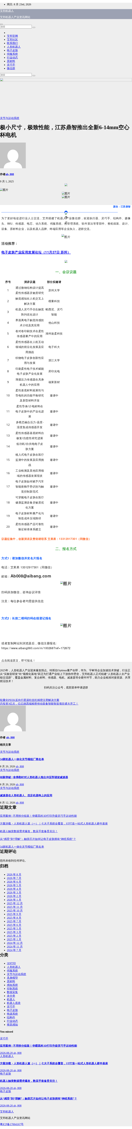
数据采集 (12, 992)
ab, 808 (10, 174)
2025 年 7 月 (14, 921)
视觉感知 (12, 1024)
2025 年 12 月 (15, 903)
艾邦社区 (12, 39)
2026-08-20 (6, 1052)
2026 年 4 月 (14, 888)
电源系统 (12, 1013)
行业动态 (12, 57)
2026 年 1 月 (14, 899)
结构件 (11, 1017)
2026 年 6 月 (14, 881)
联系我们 (12, 43)
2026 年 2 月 (14, 896)
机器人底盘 (14, 1003)
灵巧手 (11, 64)
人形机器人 (14, 46)
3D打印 (11, 963)
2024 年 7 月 (14, 950)
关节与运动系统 (9, 118)
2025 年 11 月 (15, 906)
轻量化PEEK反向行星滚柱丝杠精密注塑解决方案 (29, 700)
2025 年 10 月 (15, 910)
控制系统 (12, 988)
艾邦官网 (12, 35)
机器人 (11, 999)
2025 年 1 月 (14, 939)
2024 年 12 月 (15, 942)
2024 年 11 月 (15, 946)
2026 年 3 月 (14, 892)
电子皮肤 (12, 50)
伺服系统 (12, 53)
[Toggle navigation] (1, 24)
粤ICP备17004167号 (12, 1124)
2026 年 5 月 (14, 885)
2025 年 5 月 (14, 928)
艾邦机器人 (7, 10)
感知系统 (12, 985)
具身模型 (12, 977)
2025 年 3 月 (14, 932)
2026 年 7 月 (14, 878)
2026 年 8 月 (14, 874)
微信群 (11, 68)
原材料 (11, 61)
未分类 (11, 995)
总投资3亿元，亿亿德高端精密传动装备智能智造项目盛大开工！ (39, 703)
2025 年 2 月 (14, 935)
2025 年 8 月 (14, 917)
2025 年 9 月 (14, 914)
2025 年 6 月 (14, 924)
